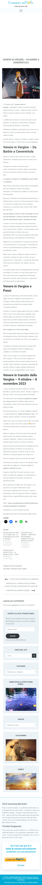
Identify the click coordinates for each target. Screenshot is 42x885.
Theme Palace (33, 882)
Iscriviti (12, 636)
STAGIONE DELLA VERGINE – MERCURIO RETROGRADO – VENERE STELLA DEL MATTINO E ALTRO (28, 537)
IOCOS (22, 880)
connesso (14, 605)
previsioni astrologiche (16, 566)
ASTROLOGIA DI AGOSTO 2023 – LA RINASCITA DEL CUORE (10, 552)
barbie (8, 568)
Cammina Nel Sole (15, 877)
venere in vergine (21, 568)
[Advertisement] (21, 35)
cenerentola (13, 568)
